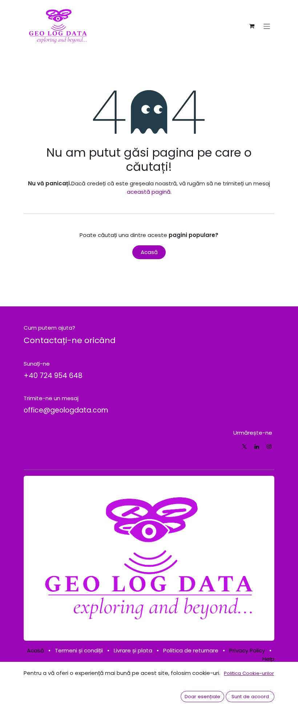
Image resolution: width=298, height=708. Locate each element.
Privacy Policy (247, 650)
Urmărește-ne (252, 433)
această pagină (148, 192)
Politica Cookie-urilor (249, 673)
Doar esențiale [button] (202, 696)
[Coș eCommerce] (252, 26)
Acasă (149, 252)
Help (268, 659)
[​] (244, 446)
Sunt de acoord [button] (250, 696)
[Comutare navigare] (267, 26)
